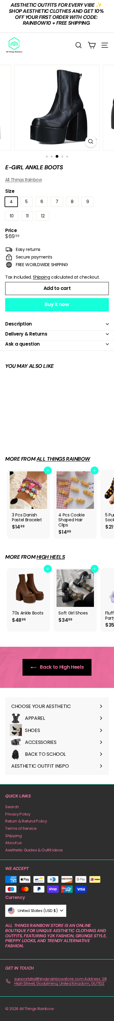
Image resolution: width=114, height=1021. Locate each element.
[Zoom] (90, 141)
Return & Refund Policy (26, 821)
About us (13, 843)
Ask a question (22, 344)
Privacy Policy (17, 814)
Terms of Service (20, 828)
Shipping (41, 277)
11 (27, 216)
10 (11, 216)
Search (12, 807)
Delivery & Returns (26, 334)
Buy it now (57, 304)
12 (42, 216)
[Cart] (92, 45)
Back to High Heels (61, 667)
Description (18, 324)
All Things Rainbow (23, 180)
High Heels (50, 557)
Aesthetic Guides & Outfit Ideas (34, 850)
